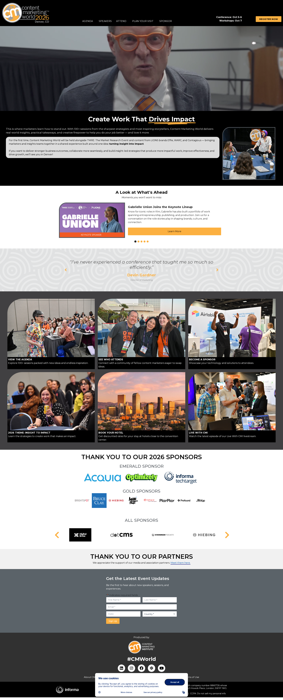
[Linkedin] (121, 668)
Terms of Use (191, 677)
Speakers (105, 21)
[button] (66, 270)
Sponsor (165, 21)
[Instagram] (131, 668)
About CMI (90, 677)
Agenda (87, 21)
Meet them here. (180, 562)
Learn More (174, 231)
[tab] (135, 241)
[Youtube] (161, 668)
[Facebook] (141, 668)
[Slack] (151, 668)
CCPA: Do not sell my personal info (208, 693)
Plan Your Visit (142, 21)
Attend (121, 21)
